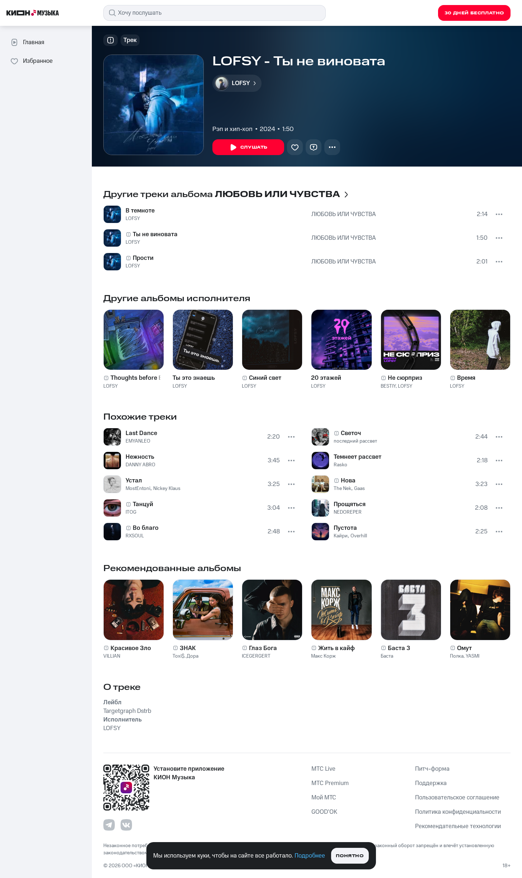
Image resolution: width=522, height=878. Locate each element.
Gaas (359, 488)
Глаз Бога (263, 648)
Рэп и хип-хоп (232, 129)
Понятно (349, 856)
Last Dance (141, 433)
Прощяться (350, 504)
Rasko (340, 464)
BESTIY (388, 386)
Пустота (345, 528)
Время (466, 378)
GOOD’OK (324, 812)
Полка (457, 656)
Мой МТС (323, 797)
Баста (387, 656)
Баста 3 (399, 648)
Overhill (359, 536)
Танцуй (143, 504)
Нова (348, 480)
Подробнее (310, 855)
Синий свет (265, 378)
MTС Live (323, 769)
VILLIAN (111, 656)
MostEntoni (138, 488)
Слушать (254, 147)
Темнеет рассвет (357, 457)
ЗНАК (188, 648)
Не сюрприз (405, 378)
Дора (192, 656)
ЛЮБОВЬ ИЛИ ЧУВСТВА (343, 214)
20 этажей (326, 378)
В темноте (140, 210)
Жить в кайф (336, 648)
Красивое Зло (130, 648)
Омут (464, 648)
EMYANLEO (138, 441)
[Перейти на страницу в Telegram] (109, 825)
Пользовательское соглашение (457, 797)
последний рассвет (355, 441)
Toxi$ (178, 656)
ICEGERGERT (256, 656)
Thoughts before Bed (139, 378)
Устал (134, 480)
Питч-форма (432, 769)
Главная (33, 42)
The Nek (342, 488)
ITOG (131, 512)
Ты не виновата (155, 234)
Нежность (140, 457)
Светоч (351, 433)
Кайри (341, 536)
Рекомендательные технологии (458, 826)
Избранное (38, 61)
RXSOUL (135, 536)
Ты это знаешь (194, 378)
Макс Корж (323, 656)
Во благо (146, 528)
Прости (143, 258)
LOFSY (133, 218)
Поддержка (431, 783)
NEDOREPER (348, 512)
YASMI (472, 656)
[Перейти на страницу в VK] (126, 825)
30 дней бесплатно (474, 13)
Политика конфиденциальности (458, 812)
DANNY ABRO (140, 464)
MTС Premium (330, 783)
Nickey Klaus (166, 488)
